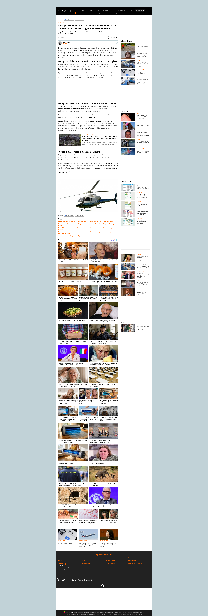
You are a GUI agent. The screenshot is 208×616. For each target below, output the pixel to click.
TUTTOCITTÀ (115, 612)
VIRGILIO (80, 612)
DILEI (120, 612)
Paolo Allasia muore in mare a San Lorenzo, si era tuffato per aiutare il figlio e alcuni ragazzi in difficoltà (87, 228)
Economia (131, 558)
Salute (83, 561)
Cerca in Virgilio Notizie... (81, 580)
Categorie (120, 580)
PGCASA (102, 612)
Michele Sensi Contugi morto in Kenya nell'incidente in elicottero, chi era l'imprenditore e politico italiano (88, 224)
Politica (83, 558)
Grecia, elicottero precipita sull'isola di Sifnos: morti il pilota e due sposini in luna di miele (85, 221)
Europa (61, 172)
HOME (59, 22)
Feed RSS (99, 580)
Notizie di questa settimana (65, 568)
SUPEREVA (142, 612)
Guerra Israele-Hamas (135, 564)
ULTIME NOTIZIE (79, 10)
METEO (138, 122)
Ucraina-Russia (85, 564)
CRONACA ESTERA (62, 541)
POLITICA (97, 10)
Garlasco (93, 13)
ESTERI (113, 10)
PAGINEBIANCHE (108, 612)
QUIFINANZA (129, 612)
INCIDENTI (139, 60)
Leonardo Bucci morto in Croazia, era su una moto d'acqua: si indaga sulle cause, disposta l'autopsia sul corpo (86, 232)
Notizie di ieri (61, 566)
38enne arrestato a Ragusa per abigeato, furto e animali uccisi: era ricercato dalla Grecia (85, 236)
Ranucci (124, 13)
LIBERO (75, 612)
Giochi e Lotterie (110, 561)
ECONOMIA (106, 10)
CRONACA (89, 10)
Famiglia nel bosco (101, 13)
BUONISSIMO (136, 612)
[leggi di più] (116, 42)
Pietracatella (87, 13)
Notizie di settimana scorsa (65, 569)
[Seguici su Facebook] (102, 586)
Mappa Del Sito (109, 580)
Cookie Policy (83, 614)
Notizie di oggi (62, 564)
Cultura (60, 561)
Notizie (65, 579)
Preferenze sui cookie (91, 614)
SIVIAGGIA (124, 612)
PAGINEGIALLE (85, 612)
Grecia (68, 172)
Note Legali (73, 614)
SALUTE (138, 113)
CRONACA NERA (140, 263)
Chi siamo (68, 614)
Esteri (106, 558)
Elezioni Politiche (110, 564)
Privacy (78, 614)
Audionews (139, 10)
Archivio (130, 580)
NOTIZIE (67, 11)
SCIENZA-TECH (122, 10)
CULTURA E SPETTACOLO (142, 52)
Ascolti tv (109, 13)
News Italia (147, 580)
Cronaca (60, 558)
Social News (132, 561)
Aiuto (98, 614)
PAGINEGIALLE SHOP (94, 612)
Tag (138, 580)
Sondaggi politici (117, 13)
